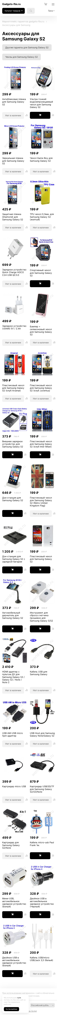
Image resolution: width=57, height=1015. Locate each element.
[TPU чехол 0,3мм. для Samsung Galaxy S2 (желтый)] (42, 193)
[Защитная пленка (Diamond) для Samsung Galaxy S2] (14, 193)
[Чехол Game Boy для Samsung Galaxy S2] (42, 137)
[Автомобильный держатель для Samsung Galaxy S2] (14, 591)
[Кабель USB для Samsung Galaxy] (42, 650)
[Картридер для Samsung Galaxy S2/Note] (14, 821)
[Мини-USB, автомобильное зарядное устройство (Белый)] (14, 877)
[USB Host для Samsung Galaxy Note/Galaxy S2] (42, 712)
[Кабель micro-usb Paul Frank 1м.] (42, 821)
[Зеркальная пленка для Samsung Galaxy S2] (14, 137)
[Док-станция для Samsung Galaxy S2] (14, 476)
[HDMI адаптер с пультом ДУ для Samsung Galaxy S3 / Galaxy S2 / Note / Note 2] (14, 650)
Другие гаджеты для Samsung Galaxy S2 (27, 47)
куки (19, 998)
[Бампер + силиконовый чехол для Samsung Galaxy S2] (42, 305)
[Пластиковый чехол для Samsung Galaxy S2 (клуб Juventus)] (42, 364)
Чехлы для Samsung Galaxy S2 (21, 57)
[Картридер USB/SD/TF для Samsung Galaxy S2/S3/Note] (42, 765)
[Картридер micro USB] (14, 765)
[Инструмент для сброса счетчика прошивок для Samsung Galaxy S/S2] (42, 591)
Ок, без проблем (11, 1009)
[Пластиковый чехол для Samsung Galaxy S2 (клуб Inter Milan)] (42, 420)
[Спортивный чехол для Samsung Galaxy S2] (42, 249)
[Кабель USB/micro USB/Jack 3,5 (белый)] (42, 936)
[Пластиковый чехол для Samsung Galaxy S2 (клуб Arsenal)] (14, 364)
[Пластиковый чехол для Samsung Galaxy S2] (42, 535)
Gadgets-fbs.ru (11, 4)
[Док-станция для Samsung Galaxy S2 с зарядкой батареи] (14, 535)
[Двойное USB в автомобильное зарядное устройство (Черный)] (42, 877)
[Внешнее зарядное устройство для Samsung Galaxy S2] (14, 420)
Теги (50, 10)
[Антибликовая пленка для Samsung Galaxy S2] (14, 78)
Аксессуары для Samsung (16, 25)
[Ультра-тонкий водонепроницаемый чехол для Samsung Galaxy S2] (42, 78)
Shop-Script (31, 1011)
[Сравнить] (26, 115)
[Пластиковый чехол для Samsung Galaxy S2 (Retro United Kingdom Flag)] (42, 476)
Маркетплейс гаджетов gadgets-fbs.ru (23, 21)
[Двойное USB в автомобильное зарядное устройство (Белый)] (14, 936)
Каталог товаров (12, 11)
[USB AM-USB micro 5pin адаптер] (14, 712)
